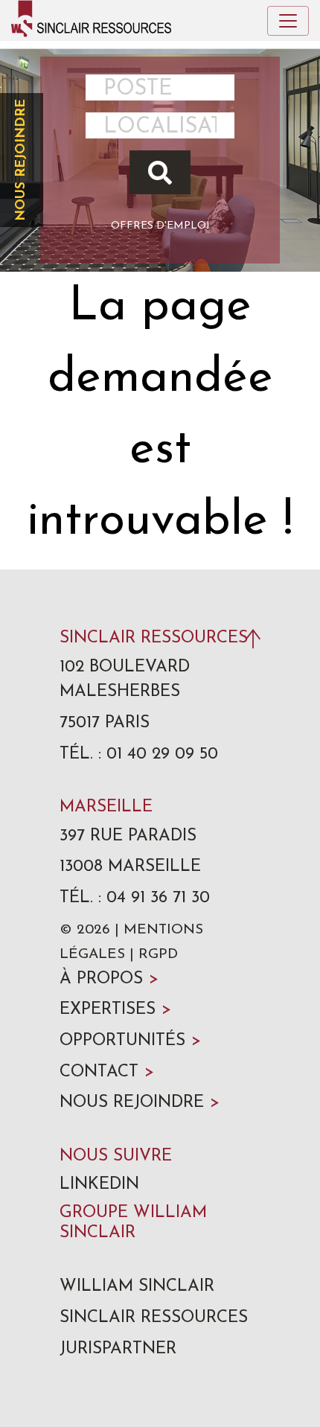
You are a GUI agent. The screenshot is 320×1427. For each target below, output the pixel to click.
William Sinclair (137, 1286)
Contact (107, 1072)
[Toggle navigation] (288, 21)
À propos (109, 979)
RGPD (158, 955)
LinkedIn (99, 1184)
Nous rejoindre (21, 160)
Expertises (115, 1009)
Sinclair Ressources (154, 1318)
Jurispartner (118, 1349)
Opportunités (130, 1041)
